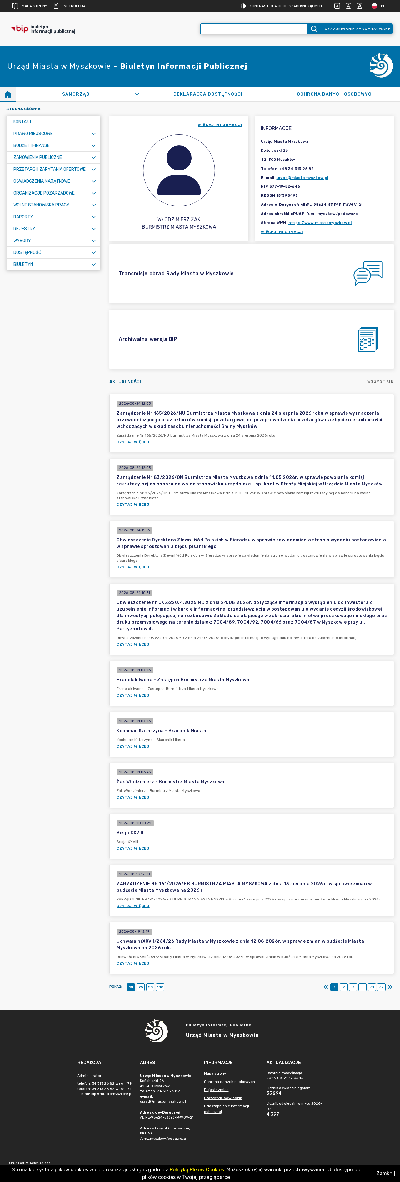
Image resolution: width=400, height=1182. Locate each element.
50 (150, 987)
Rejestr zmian (216, 1090)
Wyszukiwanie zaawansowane (357, 29)
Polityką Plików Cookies (197, 1170)
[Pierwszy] (325, 987)
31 (372, 987)
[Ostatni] (390, 987)
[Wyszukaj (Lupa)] (314, 29)
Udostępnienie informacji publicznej (226, 1109)
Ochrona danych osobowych (229, 1081)
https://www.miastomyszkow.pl (320, 223)
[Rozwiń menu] (93, 134)
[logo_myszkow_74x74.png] (381, 66)
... (362, 987)
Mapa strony (34, 6)
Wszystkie (381, 381)
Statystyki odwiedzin (223, 1098)
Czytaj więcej (133, 442)
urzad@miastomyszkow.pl (302, 177)
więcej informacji (220, 125)
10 (131, 987)
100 (160, 987)
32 (381, 987)
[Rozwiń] (137, 94)
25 (140, 987)
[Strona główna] (8, 94)
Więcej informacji (282, 232)
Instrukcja (74, 6)
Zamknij (386, 1173)
